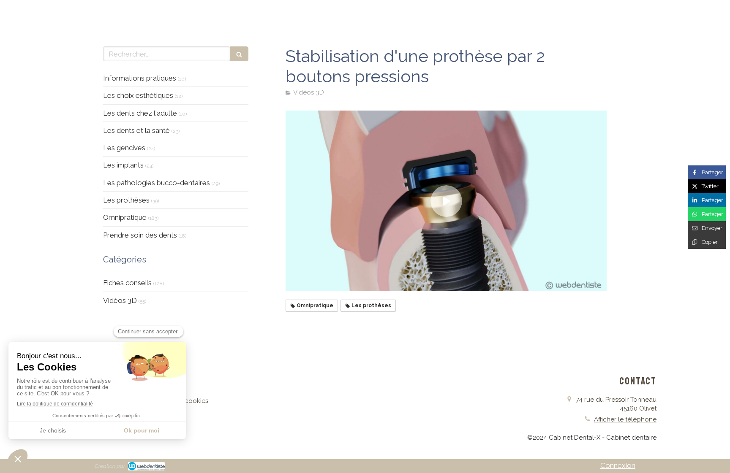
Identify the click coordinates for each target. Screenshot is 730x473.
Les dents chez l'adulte (140, 113)
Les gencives (124, 147)
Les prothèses (126, 200)
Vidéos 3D (120, 300)
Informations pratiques (139, 78)
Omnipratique (125, 217)
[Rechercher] (239, 53)
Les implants (123, 165)
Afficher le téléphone (625, 419)
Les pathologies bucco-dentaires (156, 182)
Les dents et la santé (136, 130)
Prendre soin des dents (140, 235)
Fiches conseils (127, 282)
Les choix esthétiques (138, 95)
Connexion (617, 465)
